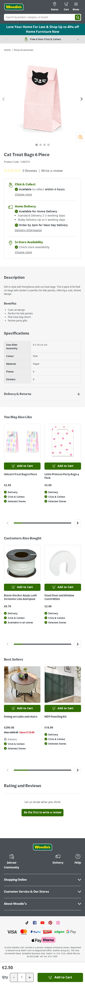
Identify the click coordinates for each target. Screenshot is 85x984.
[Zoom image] (80, 137)
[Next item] (78, 39)
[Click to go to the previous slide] (7, 523)
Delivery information (28, 230)
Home (7, 50)
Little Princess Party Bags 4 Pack (61, 476)
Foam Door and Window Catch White (59, 597)
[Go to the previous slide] (3, 99)
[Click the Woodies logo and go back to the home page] (14, 7)
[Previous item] (7, 39)
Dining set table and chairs (20, 716)
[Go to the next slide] (81, 99)
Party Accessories (23, 50)
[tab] (36, 145)
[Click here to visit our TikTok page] (27, 922)
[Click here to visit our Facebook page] (35, 922)
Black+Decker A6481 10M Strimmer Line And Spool (20, 597)
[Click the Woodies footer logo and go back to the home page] (42, 847)
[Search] (77, 17)
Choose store (23, 195)
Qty (5, 977)
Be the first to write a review (42, 812)
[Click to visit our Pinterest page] (50, 922)
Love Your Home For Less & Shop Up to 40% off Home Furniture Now (42, 29)
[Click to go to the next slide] (77, 523)
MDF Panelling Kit (55, 716)
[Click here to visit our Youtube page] (42, 922)
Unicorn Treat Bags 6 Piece (20, 474)
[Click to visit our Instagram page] (58, 922)
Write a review (52, 171)
